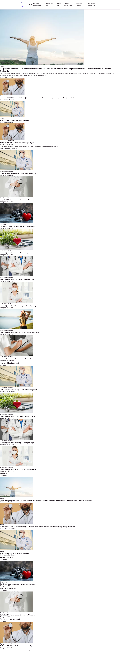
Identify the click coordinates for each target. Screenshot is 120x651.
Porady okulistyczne (35, 147)
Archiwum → (15, 149)
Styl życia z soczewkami (50, 147)
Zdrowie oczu (24, 147)
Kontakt (29, 5)
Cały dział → (3, 365)
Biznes (17, 147)
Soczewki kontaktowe (7, 147)
